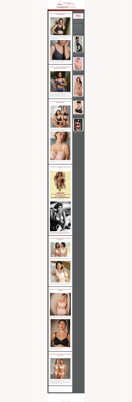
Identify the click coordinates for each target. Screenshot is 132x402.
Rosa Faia (63, 129)
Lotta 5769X (57, 283)
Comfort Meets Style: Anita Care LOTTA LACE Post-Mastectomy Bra (60, 238)
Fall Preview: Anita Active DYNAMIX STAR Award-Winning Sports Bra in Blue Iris (60, 67)
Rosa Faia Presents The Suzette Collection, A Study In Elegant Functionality (60, 102)
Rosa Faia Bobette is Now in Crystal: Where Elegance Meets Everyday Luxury (60, 354)
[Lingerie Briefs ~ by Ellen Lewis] (66, 4)
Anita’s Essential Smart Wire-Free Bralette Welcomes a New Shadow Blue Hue (60, 14)
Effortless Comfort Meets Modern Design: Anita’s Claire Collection (60, 290)
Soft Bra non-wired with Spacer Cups (58, 348)
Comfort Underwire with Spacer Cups (53, 349)
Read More (69, 96)
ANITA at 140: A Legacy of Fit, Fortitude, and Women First (60, 167)
